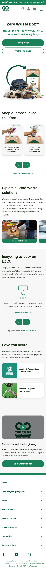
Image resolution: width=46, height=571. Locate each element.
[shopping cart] (34, 9)
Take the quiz (23, 50)
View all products (22, 173)
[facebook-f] (4, 554)
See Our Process (23, 463)
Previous (18, 165)
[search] (23, 8)
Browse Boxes (21, 312)
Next (26, 165)
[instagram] (29, 554)
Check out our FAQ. (28, 330)
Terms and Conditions (29, 561)
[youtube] (16, 554)
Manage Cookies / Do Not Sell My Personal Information (24, 563)
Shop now (23, 42)
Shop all (19, 231)
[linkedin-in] (42, 554)
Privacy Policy (12, 561)
